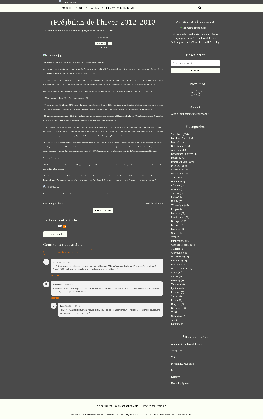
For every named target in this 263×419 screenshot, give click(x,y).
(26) (178, 213)
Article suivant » (154, 203)
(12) (179, 264)
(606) (182, 138)
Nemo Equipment (180, 383)
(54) (177, 193)
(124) (180, 169)
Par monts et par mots (55, 30)
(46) (180, 205)
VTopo (174, 357)
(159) (182, 161)
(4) (178, 316)
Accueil (66, 8)
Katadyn (175, 376)
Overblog (161, 405)
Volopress (176, 350)
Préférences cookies (184, 415)
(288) (178, 157)
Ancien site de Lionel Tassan (186, 344)
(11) (176, 272)
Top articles (110, 415)
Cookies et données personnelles (162, 415)
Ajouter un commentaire (68, 252)
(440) (180, 145)
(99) (178, 181)
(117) (181, 173)
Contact (81, 8)
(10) (177, 276)
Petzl (173, 370)
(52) (176, 197)
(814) (180, 134)
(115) (177, 177)
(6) (178, 308)
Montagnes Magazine (182, 363)
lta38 (192, 42)
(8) (176, 296)
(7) (177, 304)
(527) (179, 142)
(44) (176, 209)
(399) (179, 149)
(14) (183, 244)
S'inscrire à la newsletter (55, 234)
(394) (185, 153)
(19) (178, 221)
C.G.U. (144, 415)
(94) (178, 185)
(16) (177, 225)
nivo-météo (103, 38)
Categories (74, 30)
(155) (179, 165)
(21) (180, 217)
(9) (178, 288)
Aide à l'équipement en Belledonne (113, 8)
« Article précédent (53, 203)
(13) (180, 256)
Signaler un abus (132, 415)
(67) (178, 189)
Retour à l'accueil (103, 210)
